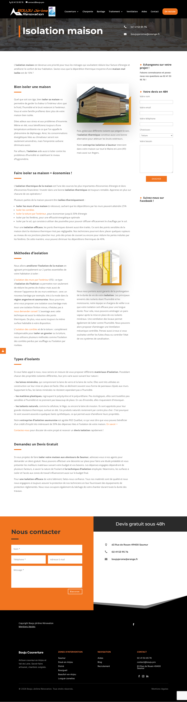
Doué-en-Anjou (65, 662)
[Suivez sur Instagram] (142, 675)
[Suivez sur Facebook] (132, 623)
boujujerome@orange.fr (145, 34)
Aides (144, 12)
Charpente (88, 12)
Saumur (61, 658)
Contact (155, 12)
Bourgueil (62, 670)
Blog (100, 662)
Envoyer (75, 591)
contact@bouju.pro (146, 662)
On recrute (170, 11)
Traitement (114, 12)
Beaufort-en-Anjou (67, 674)
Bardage (101, 12)
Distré (61, 666)
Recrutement (104, 666)
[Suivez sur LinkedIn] (146, 675)
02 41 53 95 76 (139, 27)
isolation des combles (26, 329)
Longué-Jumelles (66, 678)
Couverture (70, 12)
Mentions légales (27, 626)
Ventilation (132, 12)
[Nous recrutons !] (5, 351)
